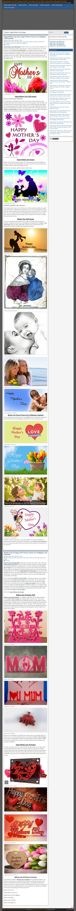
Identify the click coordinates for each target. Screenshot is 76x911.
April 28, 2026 (19, 556)
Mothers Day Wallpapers (21, 43)
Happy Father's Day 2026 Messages (58, 45)
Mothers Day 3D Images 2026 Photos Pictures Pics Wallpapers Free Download (25, 553)
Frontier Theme (69, 909)
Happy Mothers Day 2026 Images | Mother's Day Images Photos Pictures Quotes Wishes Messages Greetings (35, 1)
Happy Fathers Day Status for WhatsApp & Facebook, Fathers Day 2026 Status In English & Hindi (60, 82)
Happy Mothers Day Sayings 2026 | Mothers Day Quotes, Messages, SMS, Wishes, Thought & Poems (60, 87)
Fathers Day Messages (57, 5)
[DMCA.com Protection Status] (54, 139)
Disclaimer (15, 909)
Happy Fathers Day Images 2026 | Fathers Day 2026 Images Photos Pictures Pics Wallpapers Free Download (60, 54)
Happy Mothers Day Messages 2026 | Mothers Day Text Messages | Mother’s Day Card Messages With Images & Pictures (61, 132)
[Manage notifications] (72, 908)
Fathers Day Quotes (45, 5)
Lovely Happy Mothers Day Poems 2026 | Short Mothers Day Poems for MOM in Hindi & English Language (60, 103)
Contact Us (5, 909)
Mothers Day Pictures (11, 43)
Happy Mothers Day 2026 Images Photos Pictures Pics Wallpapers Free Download (25, 37)
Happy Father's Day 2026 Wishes (57, 44)
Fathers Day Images (33, 5)
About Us (11, 909)
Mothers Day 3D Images (34, 557)
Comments (7, 44)
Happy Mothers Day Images (23, 41)
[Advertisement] (38, 19)
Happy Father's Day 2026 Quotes (57, 43)
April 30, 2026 (19, 40)
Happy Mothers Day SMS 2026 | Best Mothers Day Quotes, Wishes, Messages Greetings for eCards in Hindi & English (61, 127)
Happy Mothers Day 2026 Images (39, 909)
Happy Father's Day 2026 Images (57, 41)
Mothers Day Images (9, 40)
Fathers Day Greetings (9, 7)
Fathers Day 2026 (22, 5)
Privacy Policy (22, 909)
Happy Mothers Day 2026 (10, 5)
